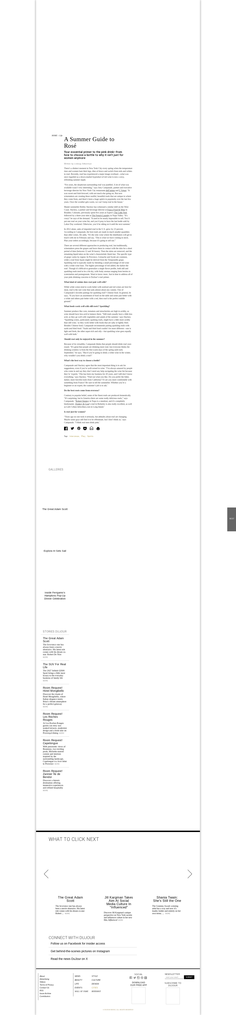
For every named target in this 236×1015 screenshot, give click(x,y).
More (61, 733)
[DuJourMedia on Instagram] (138, 978)
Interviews (74, 436)
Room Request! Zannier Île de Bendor (53, 773)
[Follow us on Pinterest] (142, 978)
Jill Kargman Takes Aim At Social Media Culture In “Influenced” (119, 902)
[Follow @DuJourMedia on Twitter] (134, 978)
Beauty (78, 980)
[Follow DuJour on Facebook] (131, 978)
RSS (41, 990)
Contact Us (44, 988)
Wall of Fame (81, 991)
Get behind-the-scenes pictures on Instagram (80, 951)
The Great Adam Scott (55, 509)
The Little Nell (120, 212)
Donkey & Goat (82, 404)
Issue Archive (45, 993)
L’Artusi (122, 190)
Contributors (45, 996)
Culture (96, 980)
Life (60, 136)
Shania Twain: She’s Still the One (167, 899)
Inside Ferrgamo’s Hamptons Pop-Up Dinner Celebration (55, 595)
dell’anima (110, 190)
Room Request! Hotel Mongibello (53, 689)
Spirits (90, 436)
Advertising (44, 979)
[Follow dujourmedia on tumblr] (145, 978)
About (42, 976)
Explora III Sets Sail (55, 551)
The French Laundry (101, 215)
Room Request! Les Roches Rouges (53, 716)
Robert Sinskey (82, 401)
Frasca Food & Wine (116, 210)
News (77, 976)
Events (78, 988)
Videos (42, 982)
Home (54, 136)
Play (83, 436)
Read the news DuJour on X (69, 959)
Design (95, 984)
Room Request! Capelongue (53, 742)
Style (95, 976)
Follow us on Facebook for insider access (78, 943)
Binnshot (96, 991)
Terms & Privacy (47, 985)
